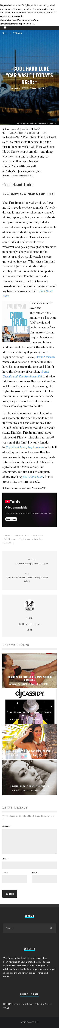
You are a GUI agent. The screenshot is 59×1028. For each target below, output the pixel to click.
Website (35, 873)
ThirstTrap (9, 543)
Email (5, 873)
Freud (15, 88)
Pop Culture (24, 539)
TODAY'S (25, 88)
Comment (6, 826)
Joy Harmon (36, 447)
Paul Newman (46, 357)
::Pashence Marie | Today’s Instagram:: (32, 561)
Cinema (7, 536)
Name (5, 859)
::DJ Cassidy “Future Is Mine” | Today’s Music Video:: (27, 577)
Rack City (38, 539)
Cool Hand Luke (16, 447)
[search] (51, 928)
